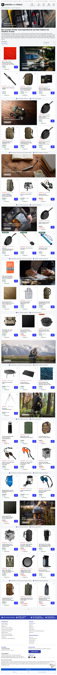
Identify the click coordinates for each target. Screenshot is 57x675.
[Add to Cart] (16, 67)
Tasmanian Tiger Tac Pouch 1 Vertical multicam (45, 437)
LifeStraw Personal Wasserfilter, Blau (43, 249)
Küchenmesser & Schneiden (7, 629)
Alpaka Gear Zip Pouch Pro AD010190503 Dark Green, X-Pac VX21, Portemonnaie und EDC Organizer (26, 599)
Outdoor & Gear (7, 7)
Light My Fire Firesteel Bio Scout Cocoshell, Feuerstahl (8, 463)
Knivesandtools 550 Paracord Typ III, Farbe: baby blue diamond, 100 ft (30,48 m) (45, 383)
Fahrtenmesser (4, 624)
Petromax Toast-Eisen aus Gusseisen (26, 249)
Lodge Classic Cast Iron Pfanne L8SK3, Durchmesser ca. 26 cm (44, 143)
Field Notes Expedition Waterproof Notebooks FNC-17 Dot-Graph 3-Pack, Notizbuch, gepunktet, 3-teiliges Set (7, 277)
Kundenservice (32, 623)
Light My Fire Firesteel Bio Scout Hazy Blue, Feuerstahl (45, 491)
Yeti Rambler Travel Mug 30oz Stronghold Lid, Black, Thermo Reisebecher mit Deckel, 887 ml (45, 545)
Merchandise (31, 641)
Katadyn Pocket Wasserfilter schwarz (44, 195)
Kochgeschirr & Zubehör (6, 630)
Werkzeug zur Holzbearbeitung (8, 638)
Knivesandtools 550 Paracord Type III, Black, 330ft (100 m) (26, 331)
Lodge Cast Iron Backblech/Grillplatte (25, 383)
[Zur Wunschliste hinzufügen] (17, 47)
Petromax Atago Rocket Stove (25, 195)
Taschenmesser (4, 623)
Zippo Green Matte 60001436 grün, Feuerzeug (26, 437)
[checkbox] (2, 69)
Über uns (31, 637)
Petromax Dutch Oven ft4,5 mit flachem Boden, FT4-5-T (44, 331)
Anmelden (39, 5)
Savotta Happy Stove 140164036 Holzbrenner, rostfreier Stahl (7, 545)
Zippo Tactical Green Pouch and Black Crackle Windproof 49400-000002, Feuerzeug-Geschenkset (45, 89)
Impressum (31, 632)
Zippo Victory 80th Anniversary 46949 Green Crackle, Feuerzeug (8, 571)
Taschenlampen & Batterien (7, 635)
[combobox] (49, 42)
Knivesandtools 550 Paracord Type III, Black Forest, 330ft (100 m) (7, 517)
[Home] (11, 4)
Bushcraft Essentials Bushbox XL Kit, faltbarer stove (44, 463)
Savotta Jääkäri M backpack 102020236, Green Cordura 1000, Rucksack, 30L (7, 195)
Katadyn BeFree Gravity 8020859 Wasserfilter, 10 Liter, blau (8, 491)
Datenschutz (32, 629)
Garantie (31, 624)
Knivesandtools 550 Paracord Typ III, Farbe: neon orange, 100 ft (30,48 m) (8, 63)
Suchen (43, 5)
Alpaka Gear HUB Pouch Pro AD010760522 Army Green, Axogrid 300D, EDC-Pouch (26, 89)
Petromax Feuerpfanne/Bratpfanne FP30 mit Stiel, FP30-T (8, 249)
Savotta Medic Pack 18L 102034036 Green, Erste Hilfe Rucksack (44, 303)
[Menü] (55, 663)
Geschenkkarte (32, 640)
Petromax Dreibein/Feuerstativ (6, 409)
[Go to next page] (31, 609)
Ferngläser (3, 637)
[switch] (52, 667)
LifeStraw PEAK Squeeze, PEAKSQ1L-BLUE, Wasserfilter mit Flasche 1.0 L (45, 599)
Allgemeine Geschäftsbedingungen (36, 630)
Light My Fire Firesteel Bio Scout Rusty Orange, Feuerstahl (26, 463)
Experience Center (33, 638)
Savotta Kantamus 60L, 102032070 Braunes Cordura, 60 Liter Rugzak (8, 599)
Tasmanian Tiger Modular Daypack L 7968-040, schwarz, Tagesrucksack (26, 545)
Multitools (3, 626)
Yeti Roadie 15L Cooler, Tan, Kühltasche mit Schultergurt (7, 331)
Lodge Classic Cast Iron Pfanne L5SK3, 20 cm (44, 223)
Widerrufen (31, 627)
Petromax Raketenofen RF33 (25, 491)
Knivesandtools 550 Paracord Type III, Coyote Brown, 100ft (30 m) (8, 303)
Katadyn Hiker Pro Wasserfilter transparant (44, 571)
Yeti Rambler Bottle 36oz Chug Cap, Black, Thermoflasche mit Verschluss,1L (7, 437)
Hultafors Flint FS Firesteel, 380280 (8, 88)
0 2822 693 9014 (5, 648)
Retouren (31, 626)
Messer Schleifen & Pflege (6, 627)
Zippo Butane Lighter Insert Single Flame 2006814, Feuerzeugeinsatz (25, 303)
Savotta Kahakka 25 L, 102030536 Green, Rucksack (7, 143)
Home (2, 7)
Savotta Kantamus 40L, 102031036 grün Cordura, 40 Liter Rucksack (26, 143)
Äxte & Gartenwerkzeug (6, 633)
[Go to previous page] (26, 609)
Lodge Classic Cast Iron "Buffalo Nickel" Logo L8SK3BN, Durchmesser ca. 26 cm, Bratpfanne (25, 571)
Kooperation (31, 643)
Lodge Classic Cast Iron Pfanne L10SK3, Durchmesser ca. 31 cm (44, 117)
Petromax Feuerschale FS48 (7, 383)
